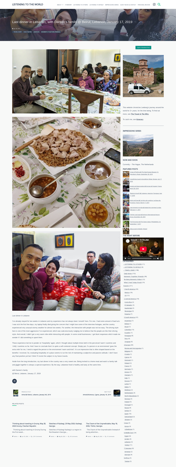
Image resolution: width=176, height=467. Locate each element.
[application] (143, 249)
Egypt (127, 436)
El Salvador (128, 305)
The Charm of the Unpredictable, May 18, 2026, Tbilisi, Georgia (102, 424)
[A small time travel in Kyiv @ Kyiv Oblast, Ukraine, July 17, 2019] (126, 181)
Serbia (127, 411)
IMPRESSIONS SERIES (112, 4)
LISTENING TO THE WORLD (27, 4)
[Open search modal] (159, 4)
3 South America (129, 317)
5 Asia (126, 423)
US (125, 295)
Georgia (127, 455)
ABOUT (59, 4)
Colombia (128, 330)
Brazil (126, 327)
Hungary (127, 375)
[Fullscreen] (161, 258)
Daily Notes (28, 32)
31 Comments (110, 436)
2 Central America (130, 299)
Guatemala (128, 308)
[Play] (125, 258)
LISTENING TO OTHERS (80, 4)
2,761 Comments (37, 436)
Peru (126, 338)
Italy (126, 378)
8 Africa (126, 458)
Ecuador (127, 333)
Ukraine (127, 420)
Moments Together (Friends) (50, 32)
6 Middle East (128, 433)
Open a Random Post (143, 47)
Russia (127, 408)
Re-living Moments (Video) (133, 279)
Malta (126, 387)
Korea (127, 426)
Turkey (127, 445)
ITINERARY (68, 4)
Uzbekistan (128, 429)
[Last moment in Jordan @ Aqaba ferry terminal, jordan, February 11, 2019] (126, 210)
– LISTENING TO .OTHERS (132, 264)
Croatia (127, 354)
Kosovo (127, 381)
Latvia (127, 384)
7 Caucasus (127, 448)
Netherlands (129, 393)
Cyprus (127, 357)
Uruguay (127, 342)
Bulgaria (127, 351)
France (127, 366)
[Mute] (158, 258)
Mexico (127, 292)
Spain (126, 414)
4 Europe (127, 345)
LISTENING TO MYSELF (96, 4)
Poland (127, 402)
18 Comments (73, 436)
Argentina (128, 321)
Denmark (128, 360)
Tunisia (127, 461)
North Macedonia (130, 396)
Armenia (127, 452)
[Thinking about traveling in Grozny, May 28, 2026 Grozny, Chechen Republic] (29, 414)
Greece (127, 372)
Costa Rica (128, 302)
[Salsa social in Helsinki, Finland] (126, 231)
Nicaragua (128, 311)
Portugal (127, 405)
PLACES (126, 286)
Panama (127, 314)
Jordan (127, 439)
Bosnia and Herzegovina (133, 348)
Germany (128, 369)
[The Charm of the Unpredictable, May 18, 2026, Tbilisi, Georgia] (103, 414)
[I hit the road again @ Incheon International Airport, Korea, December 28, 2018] (126, 217)
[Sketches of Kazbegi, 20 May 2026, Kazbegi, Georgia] (66, 414)
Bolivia (127, 324)
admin (16, 436)
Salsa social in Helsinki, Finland (138, 229)
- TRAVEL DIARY (17, 32)
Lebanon (36, 32)
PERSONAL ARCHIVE (144, 4)
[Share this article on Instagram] (14, 381)
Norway (127, 399)
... (23, 432)
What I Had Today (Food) (133, 282)
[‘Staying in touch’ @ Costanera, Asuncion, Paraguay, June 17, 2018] (126, 195)
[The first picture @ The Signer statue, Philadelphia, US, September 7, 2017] (126, 224)
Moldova (127, 390)
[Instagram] (154, 4)
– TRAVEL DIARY (129, 270)
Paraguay (128, 336)
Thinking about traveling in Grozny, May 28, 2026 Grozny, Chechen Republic (29, 424)
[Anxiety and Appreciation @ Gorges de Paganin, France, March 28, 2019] (126, 188)
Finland (127, 363)
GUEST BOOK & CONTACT (128, 4)
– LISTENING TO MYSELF (132, 267)
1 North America (129, 289)
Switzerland (129, 417)
